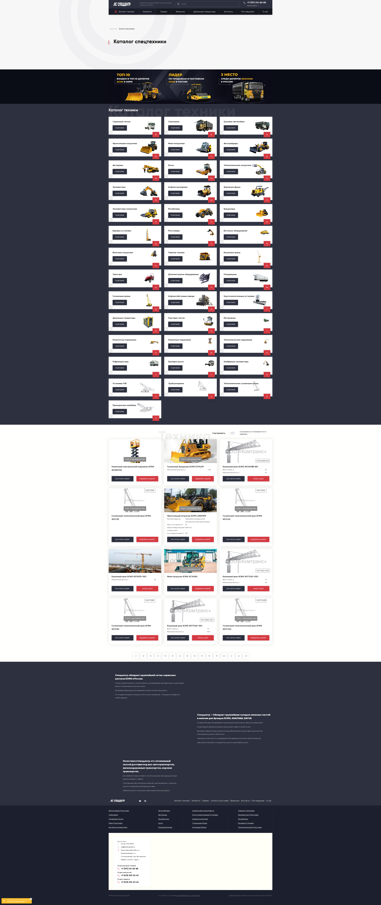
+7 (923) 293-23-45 (130, 882)
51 (158, 656)
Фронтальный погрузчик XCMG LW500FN (186, 516)
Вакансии (180, 12)
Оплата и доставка (220, 801)
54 (180, 656)
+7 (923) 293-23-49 (130, 875)
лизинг (122, 479)
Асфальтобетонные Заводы (203, 811)
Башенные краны (165, 827)
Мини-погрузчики (115, 823)
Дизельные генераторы (204, 12)
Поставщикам (247, 12)
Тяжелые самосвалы (246, 811)
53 (172, 656)
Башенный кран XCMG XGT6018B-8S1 (240, 466)
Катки (160, 823)
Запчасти (147, 12)
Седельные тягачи (116, 819)
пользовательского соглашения (188, 895)
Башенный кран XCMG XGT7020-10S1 (240, 576)
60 (224, 656)
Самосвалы (113, 815)
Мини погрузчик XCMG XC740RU (182, 576)
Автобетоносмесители (118, 827)
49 (143, 656)
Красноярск (252, 5)
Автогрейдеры (164, 811)
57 (202, 656)
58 (209, 656)
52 (165, 656)
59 (216, 656)
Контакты (228, 12)
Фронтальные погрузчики (119, 811)
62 (239, 656)
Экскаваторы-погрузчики (248, 815)
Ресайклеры (243, 819)
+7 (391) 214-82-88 (256, 2)
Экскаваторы (163, 819)
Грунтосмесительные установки (205, 815)
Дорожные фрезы (199, 827)
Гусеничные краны (199, 823)
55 (187, 656)
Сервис (163, 12)
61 (231, 656)
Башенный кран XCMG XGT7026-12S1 (184, 626)
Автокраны (162, 815)
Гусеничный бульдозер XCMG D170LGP (185, 466)
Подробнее (119, 128)
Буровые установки (246, 823)
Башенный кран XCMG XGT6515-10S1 (129, 576)
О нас (265, 12)
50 (151, 656)
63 (246, 656)
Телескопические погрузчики (250, 827)
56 (194, 656)
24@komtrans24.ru (128, 847)
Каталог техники (126, 12)
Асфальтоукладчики (200, 819)
